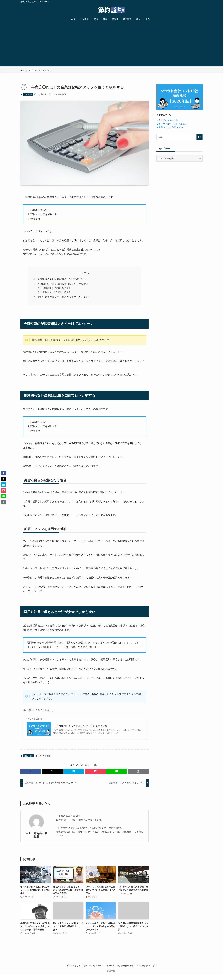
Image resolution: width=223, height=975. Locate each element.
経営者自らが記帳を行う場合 (57, 288)
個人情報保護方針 (125, 965)
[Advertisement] (111, 45)
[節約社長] (111, 10)
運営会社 (110, 965)
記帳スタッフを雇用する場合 (57, 292)
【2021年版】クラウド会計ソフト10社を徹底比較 (80, 726)
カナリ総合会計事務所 (36, 835)
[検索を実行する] (199, 137)
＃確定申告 (173, 120)
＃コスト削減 (169, 127)
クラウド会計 (44, 756)
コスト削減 (28, 94)
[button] (30, 771)
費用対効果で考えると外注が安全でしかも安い (62, 297)
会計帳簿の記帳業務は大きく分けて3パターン (62, 279)
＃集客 (159, 127)
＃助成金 (182, 124)
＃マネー (181, 127)
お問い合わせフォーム (93, 965)
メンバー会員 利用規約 (146, 965)
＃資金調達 (161, 120)
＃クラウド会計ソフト (167, 124)
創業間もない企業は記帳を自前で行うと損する (62, 284)
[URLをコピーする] (138, 771)
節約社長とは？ (73, 965)
